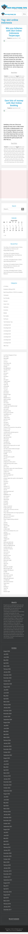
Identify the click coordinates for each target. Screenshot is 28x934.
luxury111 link (7, 429)
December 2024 (7, 710)
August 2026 (7, 651)
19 (10, 228)
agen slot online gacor (9, 516)
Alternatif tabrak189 (9, 578)
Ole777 (5, 371)
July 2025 (6, 689)
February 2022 (7, 811)
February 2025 (7, 704)
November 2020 (7, 856)
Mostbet (6, 524)
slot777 (5, 458)
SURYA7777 (7, 486)
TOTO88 (6, 383)
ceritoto (5, 522)
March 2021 (6, 844)
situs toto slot (7, 558)
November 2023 (7, 749)
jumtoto (5, 479)
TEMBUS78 (6, 539)
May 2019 (6, 886)
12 (10, 227)
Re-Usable (6, 316)
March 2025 (6, 701)
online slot (6, 415)
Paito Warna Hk (7, 363)
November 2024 (7, 713)
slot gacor (6, 373)
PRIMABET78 (7, 534)
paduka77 (6, 586)
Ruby (7, 930)
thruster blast (7, 460)
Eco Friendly (6, 298)
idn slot (5, 489)
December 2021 (7, 817)
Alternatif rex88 (7, 560)
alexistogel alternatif (9, 491)
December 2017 (7, 909)
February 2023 (7, 776)
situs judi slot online (10, 83)
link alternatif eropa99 (9, 457)
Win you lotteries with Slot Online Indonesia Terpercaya (14, 32)
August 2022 (7, 793)
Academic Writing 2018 (9, 289)
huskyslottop (7, 430)
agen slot (6, 563)
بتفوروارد (6, 389)
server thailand (7, 404)
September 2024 (8, 719)
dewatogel (6, 424)
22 (19, 228)
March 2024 (6, 737)
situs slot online (9, 86)
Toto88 (5, 406)
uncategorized (7, 325)
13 (13, 227)
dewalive (6, 455)
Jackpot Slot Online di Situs (18, 79)
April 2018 (6, 897)
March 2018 (6, 900)
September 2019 (8, 880)
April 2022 (6, 805)
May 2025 (6, 695)
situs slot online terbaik (19, 86)
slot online (6, 356)
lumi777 (6, 420)
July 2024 (6, 725)
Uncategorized (11, 76)
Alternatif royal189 (8, 575)
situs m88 (6, 511)
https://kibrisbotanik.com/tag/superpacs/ (14, 512)
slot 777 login (7, 425)
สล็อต (5, 585)
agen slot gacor (7, 514)
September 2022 (8, 790)
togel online (6, 557)
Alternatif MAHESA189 (9, 545)
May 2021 (6, 838)
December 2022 (7, 782)
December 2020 (7, 853)
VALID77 (6, 493)
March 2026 (6, 666)
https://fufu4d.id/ (8, 506)
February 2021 (7, 847)
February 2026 (7, 669)
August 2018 (7, 894)
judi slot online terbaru (16, 80)
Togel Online (7, 417)
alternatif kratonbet (8, 581)
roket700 (6, 588)
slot (4, 378)
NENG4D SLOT (7, 397)
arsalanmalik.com (8, 547)
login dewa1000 (7, 437)
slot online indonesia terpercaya (16, 89)
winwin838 (6, 386)
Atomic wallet (7, 473)
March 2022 (6, 808)
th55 (5, 484)
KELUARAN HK (7, 368)
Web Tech (6, 345)
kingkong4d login (8, 507)
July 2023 (6, 761)
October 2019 (7, 877)
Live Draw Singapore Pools (10, 355)
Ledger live (6, 471)
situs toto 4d (7, 552)
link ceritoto (6, 573)
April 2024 (6, 734)
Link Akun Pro (7, 369)
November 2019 (7, 874)
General (5, 301)
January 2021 (7, 850)
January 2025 (7, 707)
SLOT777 (6, 476)
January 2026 (7, 672)
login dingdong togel (12, 406)
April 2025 (6, 698)
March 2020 (6, 862)
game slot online (7, 79)
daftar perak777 (8, 434)
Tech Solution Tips (8, 322)
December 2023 (7, 746)
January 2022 (7, 814)
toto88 (5, 396)
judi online (6, 440)
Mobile (5, 313)
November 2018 (7, 891)
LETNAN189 (6, 580)
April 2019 (6, 889)
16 (22, 227)
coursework (6, 365)
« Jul (5, 235)
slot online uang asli (18, 91)
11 (7, 227)
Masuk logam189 (8, 568)
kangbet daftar (7, 411)
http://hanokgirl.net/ (8, 475)
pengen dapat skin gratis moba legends (13, 478)
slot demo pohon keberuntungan (12, 448)
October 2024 (7, 716)
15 (19, 227)
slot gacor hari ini (8, 452)
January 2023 (7, 779)
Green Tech (6, 304)
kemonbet (6, 392)
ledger (5, 540)
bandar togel (7, 591)
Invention (6, 310)
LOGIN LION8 (7, 529)
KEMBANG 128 (7, 494)
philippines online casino (9, 461)
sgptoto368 (6, 525)
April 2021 (6, 841)
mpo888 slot (7, 442)
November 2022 (7, 785)
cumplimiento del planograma (11, 432)
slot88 (5, 565)
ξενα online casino (8, 468)
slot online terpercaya (9, 91)
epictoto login (7, 419)
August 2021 (7, 829)
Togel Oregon (7, 381)
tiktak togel (6, 447)
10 (4, 227)
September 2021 (8, 826)
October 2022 (7, 788)
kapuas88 (6, 358)
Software (6, 319)
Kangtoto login (7, 394)
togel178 (6, 384)
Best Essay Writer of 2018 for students (13, 292)
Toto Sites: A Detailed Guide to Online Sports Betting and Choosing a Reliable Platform (13, 272)
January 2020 (7, 868)
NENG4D (6, 401)
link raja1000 (7, 435)
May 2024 (6, 731)
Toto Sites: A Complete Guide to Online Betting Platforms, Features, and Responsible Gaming (13, 266)
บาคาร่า (5, 360)
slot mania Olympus (17, 468)
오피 (5, 521)
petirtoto (6, 388)
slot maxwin (6, 496)
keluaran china (7, 555)
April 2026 (6, 663)
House (5, 374)
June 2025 (6, 692)
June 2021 (6, 835)
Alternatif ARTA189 (8, 542)
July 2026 (6, 654)
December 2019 (7, 871)
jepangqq (6, 502)
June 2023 (6, 764)
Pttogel (5, 366)
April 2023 (6, 770)
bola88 (5, 453)
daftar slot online (20, 77)
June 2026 (6, 657)
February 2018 (7, 903)
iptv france (6, 466)
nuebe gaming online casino (10, 463)
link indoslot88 (7, 443)
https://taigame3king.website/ (11, 519)
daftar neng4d (7, 399)
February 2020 (7, 865)
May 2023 (6, 767)
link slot (5, 562)
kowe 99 (6, 504)
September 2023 (8, 755)
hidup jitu (6, 483)
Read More (14, 72)
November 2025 (7, 678)
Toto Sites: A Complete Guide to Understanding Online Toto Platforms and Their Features (13, 255)
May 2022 (6, 802)
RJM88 (5, 571)
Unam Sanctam (7, 576)
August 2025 (7, 687)
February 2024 (7, 740)
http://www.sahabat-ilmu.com (11, 530)
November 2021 (7, 820)
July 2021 (6, 832)
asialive (5, 465)
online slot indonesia (11, 82)
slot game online (9, 88)
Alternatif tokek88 (8, 566)
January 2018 (7, 906)
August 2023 (7, 758)
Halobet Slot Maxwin (9, 570)
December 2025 (7, 675)
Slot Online (15, 88)
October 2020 (7, 859)
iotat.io (5, 589)
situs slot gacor (7, 450)
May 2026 (6, 660)
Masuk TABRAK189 (8, 544)
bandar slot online (8, 470)
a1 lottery (6, 286)
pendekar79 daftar (8, 548)
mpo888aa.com (7, 414)
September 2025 (8, 684)
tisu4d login (6, 407)
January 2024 (7, 743)
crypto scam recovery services (11, 509)
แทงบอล (6, 361)
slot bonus (6, 391)
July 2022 (6, 796)
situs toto (6, 550)
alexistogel (6, 499)
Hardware (6, 307)
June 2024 (6, 728)
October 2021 (7, 823)
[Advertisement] (14, 184)
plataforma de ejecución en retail (12, 445)
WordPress (19, 930)
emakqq (6, 501)
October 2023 (7, 752)
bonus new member (8, 412)
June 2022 (6, 799)
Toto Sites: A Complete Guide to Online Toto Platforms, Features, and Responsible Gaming (13, 249)
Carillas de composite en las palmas (12, 427)
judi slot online (7, 80)
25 (7, 230)
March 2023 (6, 773)
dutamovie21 (7, 488)
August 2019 (7, 883)
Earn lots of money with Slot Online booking (14, 103)
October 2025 (7, 681)
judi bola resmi (7, 517)
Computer (6, 295)
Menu (24, 14)
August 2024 (7, 722)
